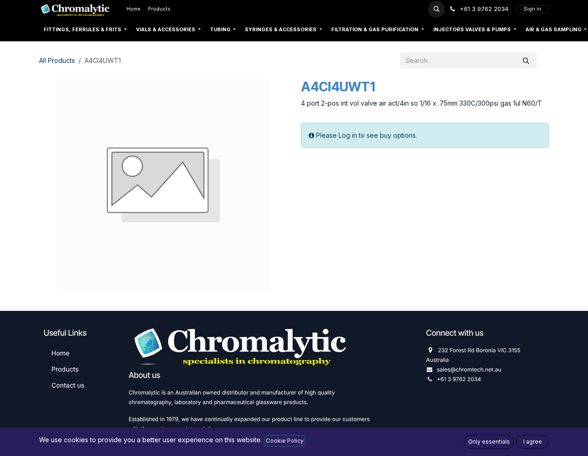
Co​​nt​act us (68, 385)
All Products (57, 60)
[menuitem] (133, 9)
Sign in (532, 9)
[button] (436, 9)
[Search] (526, 60)
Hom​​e (60, 353)
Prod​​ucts (65, 369)
